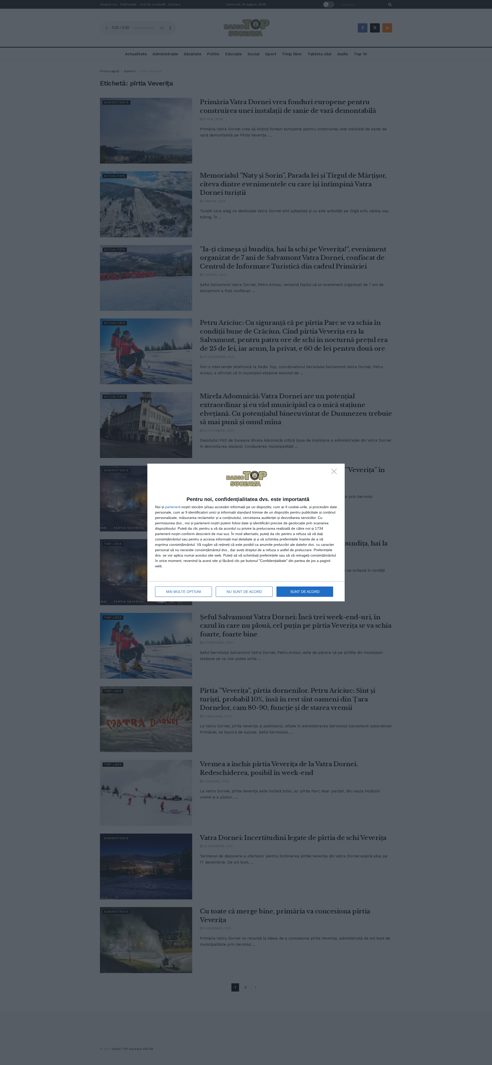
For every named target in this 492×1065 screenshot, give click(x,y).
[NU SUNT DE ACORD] (335, 473)
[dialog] (246, 532)
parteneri (172, 507)
